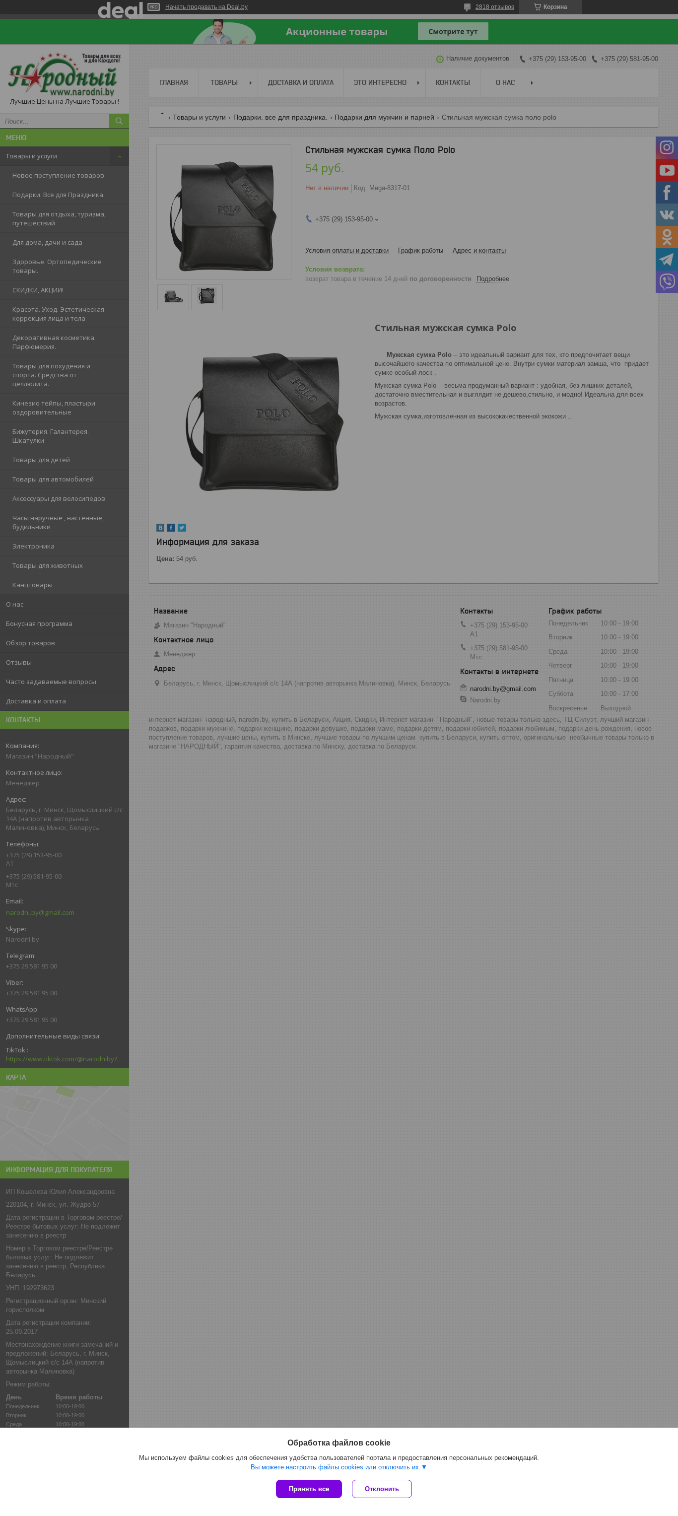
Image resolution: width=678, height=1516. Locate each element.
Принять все (309, 1489)
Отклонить (382, 1489)
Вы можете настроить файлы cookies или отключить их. (336, 1467)
